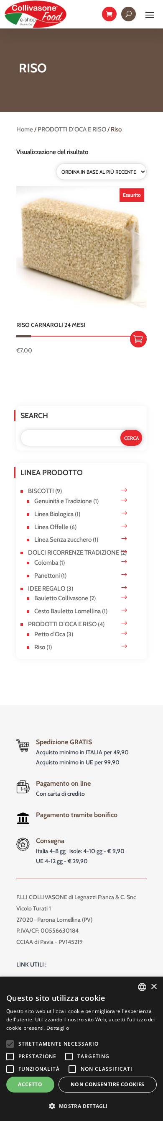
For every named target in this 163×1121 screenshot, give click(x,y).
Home (24, 129)
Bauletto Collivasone (61, 598)
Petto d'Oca (49, 634)
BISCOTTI (41, 491)
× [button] (153, 987)
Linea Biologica (54, 514)
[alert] (81, 1049)
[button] (81, 1106)
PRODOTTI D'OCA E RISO (72, 129)
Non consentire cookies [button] (108, 1084)
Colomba (46, 562)
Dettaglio (57, 1027)
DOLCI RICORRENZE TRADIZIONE (73, 552)
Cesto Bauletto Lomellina (67, 611)
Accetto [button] (30, 1084)
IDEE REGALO (46, 588)
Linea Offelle (51, 527)
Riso (39, 647)
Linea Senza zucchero (63, 539)
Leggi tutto (138, 339)
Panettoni (47, 575)
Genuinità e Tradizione (63, 501)
